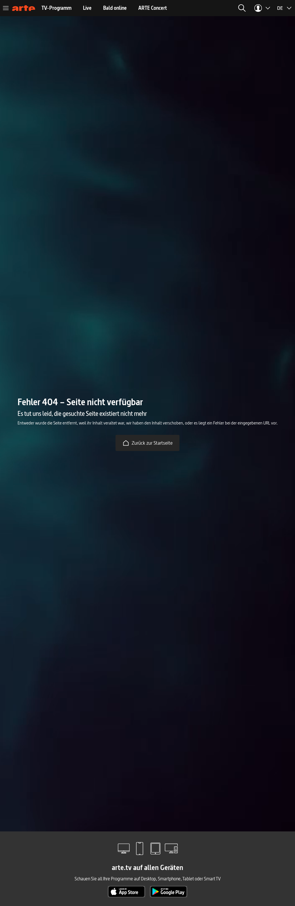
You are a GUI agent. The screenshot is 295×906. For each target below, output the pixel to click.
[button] (242, 8)
